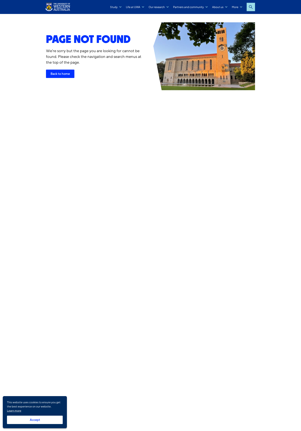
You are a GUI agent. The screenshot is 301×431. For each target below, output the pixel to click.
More (235, 7)
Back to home (60, 74)
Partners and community (188, 7)
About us (217, 7)
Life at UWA (133, 7)
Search (251, 7)
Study (114, 7)
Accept (35, 420)
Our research (157, 7)
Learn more (14, 411)
